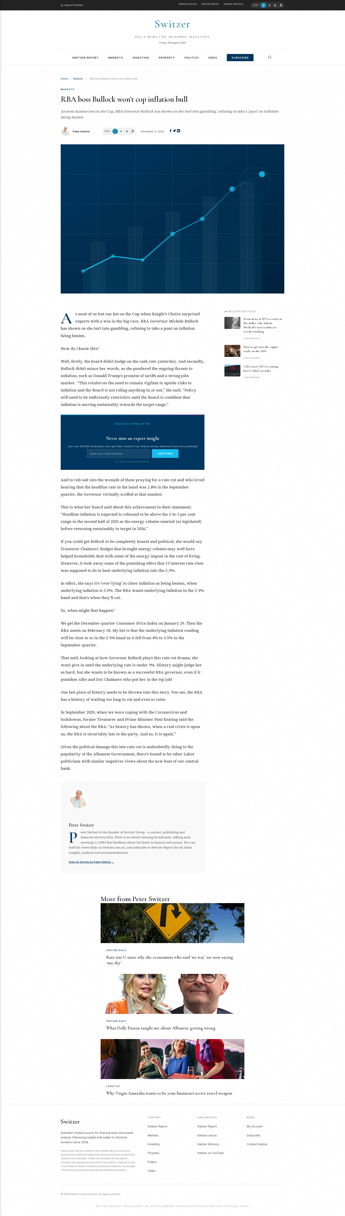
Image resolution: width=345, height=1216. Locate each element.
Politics (191, 57)
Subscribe (240, 57)
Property (167, 57)
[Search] (269, 57)
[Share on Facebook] (171, 131)
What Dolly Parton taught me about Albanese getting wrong (160, 1028)
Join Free (165, 453)
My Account (254, 1126)
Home (64, 78)
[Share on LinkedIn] (178, 131)
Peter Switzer (81, 131)
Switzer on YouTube (210, 1153)
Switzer (172, 24)
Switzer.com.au (188, 3)
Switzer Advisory (233, 3)
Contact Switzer (257, 1144)
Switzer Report (210, 3)
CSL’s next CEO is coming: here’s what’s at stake (261, 368)
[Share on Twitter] (175, 131)
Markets (115, 57)
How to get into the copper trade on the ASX (261, 349)
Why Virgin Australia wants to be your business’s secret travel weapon (169, 1093)
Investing (141, 57)
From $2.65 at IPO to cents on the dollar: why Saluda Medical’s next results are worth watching (263, 325)
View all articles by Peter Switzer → (91, 862)
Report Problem (74, 5)
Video (212, 57)
